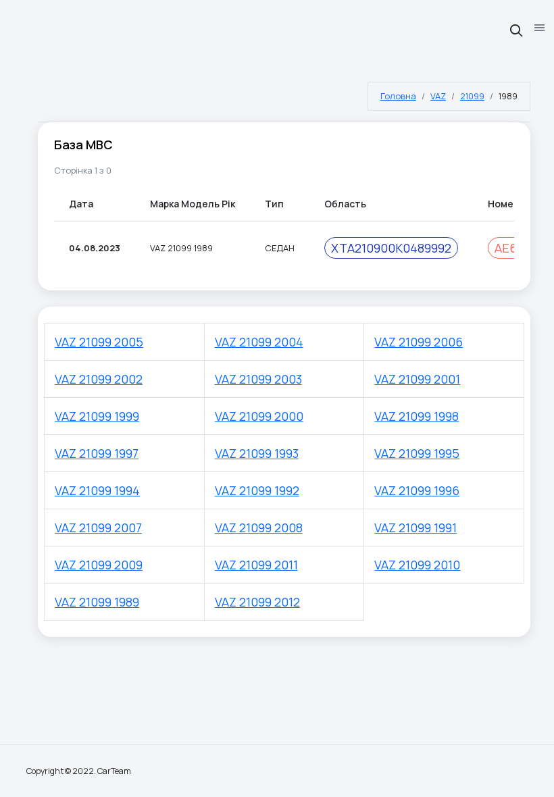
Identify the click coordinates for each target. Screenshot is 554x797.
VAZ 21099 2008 (259, 527)
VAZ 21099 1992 (257, 490)
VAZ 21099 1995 (416, 453)
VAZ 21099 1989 (97, 602)
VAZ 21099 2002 (99, 379)
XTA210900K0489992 (391, 248)
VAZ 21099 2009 (99, 565)
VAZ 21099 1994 (97, 490)
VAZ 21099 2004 (259, 342)
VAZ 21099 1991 (415, 527)
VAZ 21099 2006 (418, 342)
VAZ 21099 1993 (257, 453)
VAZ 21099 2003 (258, 379)
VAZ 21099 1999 (97, 416)
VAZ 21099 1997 (96, 453)
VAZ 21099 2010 (417, 565)
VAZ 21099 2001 (417, 379)
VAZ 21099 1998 (416, 416)
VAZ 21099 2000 (259, 416)
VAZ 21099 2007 (98, 527)
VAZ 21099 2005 (99, 342)
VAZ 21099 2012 (257, 602)
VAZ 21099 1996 (416, 490)
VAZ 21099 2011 (256, 565)
